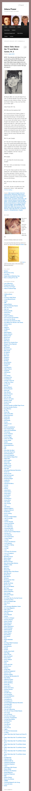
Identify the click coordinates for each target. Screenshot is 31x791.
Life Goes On (7, 533)
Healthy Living (7, 465)
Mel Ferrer (14, 203)
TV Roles (6, 732)
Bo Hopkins (17, 193)
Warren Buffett (7, 769)
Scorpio (6, 649)
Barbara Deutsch (8, 334)
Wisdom (6, 271)
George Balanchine (9, 445)
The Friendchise (8, 694)
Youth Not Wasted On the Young (12, 782)
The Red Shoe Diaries (9, 719)
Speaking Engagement (9, 671)
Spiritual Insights (8, 674)
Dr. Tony (6, 410)
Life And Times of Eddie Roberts (12, 531)
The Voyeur (7, 722)
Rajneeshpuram (8, 623)
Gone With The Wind (9, 450)
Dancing (6, 385)
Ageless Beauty (8, 304)
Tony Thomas (7, 727)
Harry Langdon (7, 460)
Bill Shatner (7, 347)
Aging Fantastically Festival (11, 306)
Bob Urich (22, 193)
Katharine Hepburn (8, 508)
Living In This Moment (9, 541)
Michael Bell (7, 570)
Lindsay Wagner (8, 538)
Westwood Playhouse (9, 774)
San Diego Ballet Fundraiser (11, 643)
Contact (11, 36)
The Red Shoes (8, 721)
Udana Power (10, 9)
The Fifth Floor (7, 692)
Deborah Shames (8, 394)
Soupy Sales (7, 669)
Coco (5, 374)
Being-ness (7, 339)
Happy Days (7, 458)
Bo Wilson (6, 354)
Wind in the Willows (9, 779)
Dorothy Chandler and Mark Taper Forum (14, 405)
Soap (15, 207)
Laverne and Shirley (12, 201)
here (23, 262)
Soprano (6, 667)
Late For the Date (8, 518)
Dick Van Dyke (7, 397)
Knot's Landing (8, 513)
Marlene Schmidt (8, 203)
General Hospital (8, 443)
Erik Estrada (7, 420)
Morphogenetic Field (9, 580)
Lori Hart (6, 548)
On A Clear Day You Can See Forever (13, 598)
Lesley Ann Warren (21, 201)
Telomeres (6, 691)
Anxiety (6, 325)
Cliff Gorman (14, 194)
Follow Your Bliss (8, 438)
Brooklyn (6, 360)
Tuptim (6, 729)
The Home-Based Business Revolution (13, 702)
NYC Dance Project (8, 594)
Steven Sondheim (8, 681)
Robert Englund (8, 629)
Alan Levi (6, 309)
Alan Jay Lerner (8, 307)
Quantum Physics (8, 619)
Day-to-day (6, 390)
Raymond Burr (7, 624)
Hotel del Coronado (9, 475)
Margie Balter (7, 560)
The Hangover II (8, 699)
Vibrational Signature (9, 764)
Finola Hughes (7, 435)
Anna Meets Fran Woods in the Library (13, 322)
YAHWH (6, 780)
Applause (6, 327)
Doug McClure (7, 408)
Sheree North (11, 207)
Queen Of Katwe (8, 621)
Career (19, 27)
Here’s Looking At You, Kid (10, 277)
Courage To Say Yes (9, 380)
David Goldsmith (8, 389)
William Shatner (8, 777)
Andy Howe (7, 314)
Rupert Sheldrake (8, 639)
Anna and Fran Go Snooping (11, 317)
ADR (5, 302)
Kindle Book (7, 511)
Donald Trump (7, 402)
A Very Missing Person (9, 299)
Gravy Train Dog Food (9, 452)
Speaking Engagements (9, 33)
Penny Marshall (8, 614)
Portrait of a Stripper (8, 204)
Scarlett (6, 648)
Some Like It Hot (8, 664)
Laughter (6, 520)
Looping (6, 546)
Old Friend (6, 596)
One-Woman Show (8, 599)
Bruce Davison (7, 362)
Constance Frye (8, 377)
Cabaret (13, 30)
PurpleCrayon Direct (9, 285)
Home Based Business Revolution (12, 470)
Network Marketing (8, 591)
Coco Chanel (7, 375)
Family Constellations (9, 427)
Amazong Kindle (8, 310)
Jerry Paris (6, 496)
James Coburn (7, 491)
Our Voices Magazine (9, 608)
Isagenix (6, 487)
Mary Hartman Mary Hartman (11, 563)
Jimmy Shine (21, 198)
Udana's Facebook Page (10, 288)
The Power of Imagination (10, 717)
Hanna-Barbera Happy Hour (10, 457)
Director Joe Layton (9, 399)
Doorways (6, 403)
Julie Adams (7, 506)
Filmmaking (7, 432)
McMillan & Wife (8, 565)
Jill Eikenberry (7, 498)
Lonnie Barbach (8, 543)
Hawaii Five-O (13, 197)
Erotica (6, 422)
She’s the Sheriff (8, 656)
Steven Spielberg (8, 682)
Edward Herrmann (8, 196)
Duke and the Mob (8, 413)
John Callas (7, 501)
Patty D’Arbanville (21, 203)
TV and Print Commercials (10, 731)
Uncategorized (7, 757)
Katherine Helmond (12, 200)
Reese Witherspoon (9, 626)
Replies (21, 210)
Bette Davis (7, 340)
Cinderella (6, 370)
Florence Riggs (8, 437)
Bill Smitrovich (8, 349)
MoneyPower (12, 27)
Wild (5, 775)
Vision (5, 765)
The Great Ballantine (9, 696)
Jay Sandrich (14, 198)
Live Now (6, 540)
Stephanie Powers (8, 679)
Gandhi (6, 442)
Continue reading (8, 190)
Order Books (20, 33)
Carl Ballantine (7, 367)
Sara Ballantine (8, 646)
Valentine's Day (8, 759)
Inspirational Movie (9, 483)
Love (5, 550)
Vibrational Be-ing (8, 760)
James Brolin (7, 490)
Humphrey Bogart (8, 478)
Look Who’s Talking (9, 545)
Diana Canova (21, 194)
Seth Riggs (10, 205)
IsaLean (6, 488)
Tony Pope (6, 726)
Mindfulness (7, 574)
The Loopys (7, 712)
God (5, 448)
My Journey (6, 30)
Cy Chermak (7, 384)
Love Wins (6, 274)
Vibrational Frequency (9, 762)
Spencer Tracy (20, 207)
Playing (6, 616)
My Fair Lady (7, 584)
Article (5, 330)
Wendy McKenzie (14, 210)
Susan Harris (7, 686)
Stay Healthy (7, 677)
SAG (5, 641)
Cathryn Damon (7, 194)
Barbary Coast (7, 335)
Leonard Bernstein (8, 528)
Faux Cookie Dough (9, 428)
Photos (5, 36)
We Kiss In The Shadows (10, 770)
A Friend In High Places (10, 297)
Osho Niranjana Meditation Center (12, 606)
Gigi (5, 447)
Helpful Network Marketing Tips (12, 276)
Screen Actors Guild (9, 651)
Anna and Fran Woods (9, 319)
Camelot (6, 365)
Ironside (6, 485)
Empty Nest (15, 196)
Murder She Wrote (8, 583)
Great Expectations (8, 453)
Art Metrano (7, 329)
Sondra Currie (7, 666)
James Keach (7, 493)
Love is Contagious (9, 553)
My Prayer (6, 588)
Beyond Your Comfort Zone (11, 342)
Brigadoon (6, 357)
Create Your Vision (8, 382)
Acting (5, 301)
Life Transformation (9, 536)
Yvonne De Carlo (8, 784)
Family (5, 425)
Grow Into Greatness (9, 455)
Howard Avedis (7, 198)
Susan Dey (6, 684)
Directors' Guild (8, 400)
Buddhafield (7, 364)
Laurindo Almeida (8, 521)
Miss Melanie (7, 576)
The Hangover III (8, 701)
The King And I (8, 707)
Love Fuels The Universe (10, 551)
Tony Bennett (7, 724)
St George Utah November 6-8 (11, 676)
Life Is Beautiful (8, 535)
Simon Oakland (8, 659)
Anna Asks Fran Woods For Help (12, 320)
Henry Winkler (7, 467)
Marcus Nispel (7, 558)
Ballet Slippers (7, 332)
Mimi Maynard (7, 573)
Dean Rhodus (7, 392)
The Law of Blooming (9, 709)
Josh (5, 505)
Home (5, 27)
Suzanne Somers (8, 689)
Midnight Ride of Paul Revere (11, 571)
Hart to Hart (7, 462)
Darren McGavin (8, 387)
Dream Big (6, 412)
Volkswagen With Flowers (10, 767)
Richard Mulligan (17, 204)
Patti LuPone (7, 609)
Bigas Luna (7, 345)
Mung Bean (7, 581)
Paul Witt (6, 613)
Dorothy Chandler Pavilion (10, 407)
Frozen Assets (7, 440)
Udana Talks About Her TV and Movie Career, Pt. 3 (11, 49)
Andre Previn (7, 312)
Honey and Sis (20, 197)
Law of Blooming (8, 283)
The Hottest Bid (8, 704)
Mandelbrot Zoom (8, 556)
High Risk (6, 468)
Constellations (7, 379)
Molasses (6, 578)
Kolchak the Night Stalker (10, 516)
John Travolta (7, 503)
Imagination (7, 480)
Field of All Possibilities (10, 430)
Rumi (5, 638)
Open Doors (7, 603)
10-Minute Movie (8, 294)
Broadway (6, 359)
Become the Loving (9, 272)
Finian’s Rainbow (8, 433)
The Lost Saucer (8, 714)
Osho (5, 604)
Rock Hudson (7, 634)
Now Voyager (7, 593)
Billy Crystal (11, 193)
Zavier (5, 785)
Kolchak (6, 515)
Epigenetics (7, 418)
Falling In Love (8, 423)
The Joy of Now (8, 706)
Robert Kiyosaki (8, 631)
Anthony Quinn (8, 324)
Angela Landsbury (8, 316)
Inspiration (6, 482)
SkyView (6, 661)
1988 (5, 296)
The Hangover (7, 697)
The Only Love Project (9, 286)
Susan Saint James (9, 687)
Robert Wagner (7, 633)
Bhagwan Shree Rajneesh (10, 344)
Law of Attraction (8, 525)
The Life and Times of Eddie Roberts (13, 711)
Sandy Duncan (7, 644)
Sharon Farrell (17, 205)
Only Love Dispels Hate (10, 601)
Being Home (7, 337)
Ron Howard (7, 636)
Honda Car (6, 472)
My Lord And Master (9, 586)
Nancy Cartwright (8, 589)
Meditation (6, 566)
